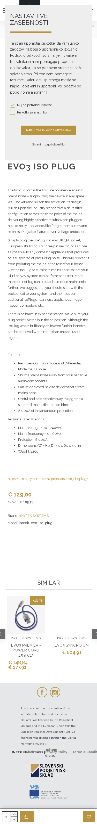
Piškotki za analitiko (32, 112)
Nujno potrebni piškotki (35, 105)
